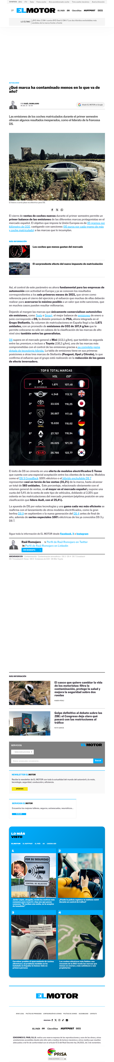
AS (44, 844)
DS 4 (76, 513)
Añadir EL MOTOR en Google (92, 105)
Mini (55, 559)
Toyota (60, 559)
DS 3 (64, 556)
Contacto (93, 1014)
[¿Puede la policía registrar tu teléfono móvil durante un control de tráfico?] (80, 897)
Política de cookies (70, 1014)
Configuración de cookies (52, 1014)
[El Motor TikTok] (63, 1020)
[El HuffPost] (89, 10)
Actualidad (14, 83)
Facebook (65, 533)
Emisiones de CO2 (42, 559)
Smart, (49, 315)
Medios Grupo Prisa (57, 1058)
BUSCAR (19, 814)
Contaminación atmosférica (49, 556)
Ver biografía (29, 550)
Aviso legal (20, 1014)
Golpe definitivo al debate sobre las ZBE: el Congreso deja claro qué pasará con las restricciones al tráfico (78, 717)
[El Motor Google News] (66, 1020)
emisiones (84, 315)
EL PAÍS (37, 844)
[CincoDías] (77, 10)
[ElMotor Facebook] (52, 1020)
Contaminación (30, 556)
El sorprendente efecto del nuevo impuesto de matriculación (68, 264)
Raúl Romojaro (31, 104)
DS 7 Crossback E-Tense (19, 559)
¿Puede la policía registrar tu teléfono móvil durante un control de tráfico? (79, 901)
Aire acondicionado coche (59, 2)
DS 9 (21, 513)
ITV (26, 2)
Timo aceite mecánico (81, 2)
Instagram (82, 533)
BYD (20, 2)
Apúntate (19, 789)
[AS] (68, 10)
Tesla (32, 2)
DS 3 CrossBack (29, 478)
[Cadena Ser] (100, 10)
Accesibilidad (83, 1014)
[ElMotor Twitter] (55, 1020)
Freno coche (42, 2)
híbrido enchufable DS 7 (76, 478)
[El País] (61, 10)
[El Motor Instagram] (59, 1020)
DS (11, 339)
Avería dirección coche (101, 2)
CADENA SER (51, 844)
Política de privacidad (34, 1014)
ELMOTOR (15, 844)
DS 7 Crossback (78, 556)
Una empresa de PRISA (57, 1052)
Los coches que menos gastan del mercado (58, 246)
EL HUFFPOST (28, 844)
